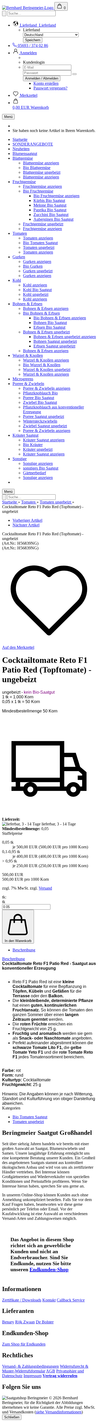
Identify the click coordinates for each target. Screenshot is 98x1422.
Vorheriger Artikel (27, 520)
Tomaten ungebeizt (38, 247)
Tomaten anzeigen (38, 238)
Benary (8, 1322)
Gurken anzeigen (37, 261)
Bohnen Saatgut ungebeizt (55, 341)
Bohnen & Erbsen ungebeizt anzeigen (64, 336)
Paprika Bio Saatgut (49, 210)
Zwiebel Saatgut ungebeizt (45, 426)
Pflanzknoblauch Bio (40, 393)
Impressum (33, 1375)
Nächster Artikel (26, 525)
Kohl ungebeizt (35, 294)
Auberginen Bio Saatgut (53, 219)
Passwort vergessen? (50, 88)
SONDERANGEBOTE (33, 144)
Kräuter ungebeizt (38, 449)
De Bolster (45, 1322)
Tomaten (20, 233)
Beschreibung (24, 950)
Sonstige (20, 459)
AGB (50, 1371)
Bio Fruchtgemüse (38, 191)
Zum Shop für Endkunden (23, 1344)
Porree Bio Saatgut (38, 397)
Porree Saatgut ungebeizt (43, 416)
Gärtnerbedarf (34, 473)
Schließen (11, 1417)
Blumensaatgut (25, 153)
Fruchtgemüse (24, 181)
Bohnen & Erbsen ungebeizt (46, 332)
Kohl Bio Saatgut (37, 289)
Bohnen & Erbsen (27, 304)
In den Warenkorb (18, 941)
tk (3, 901)
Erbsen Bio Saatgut (49, 327)
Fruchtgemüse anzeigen (42, 186)
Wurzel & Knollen (28, 355)
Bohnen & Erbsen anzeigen (45, 308)
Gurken (19, 257)
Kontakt (49, 1300)
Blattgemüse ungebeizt (41, 172)
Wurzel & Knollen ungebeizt (46, 369)
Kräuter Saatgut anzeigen (44, 440)
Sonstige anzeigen (38, 463)
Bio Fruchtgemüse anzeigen (56, 196)
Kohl (17, 280)
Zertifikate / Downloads (21, 1300)
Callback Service (71, 1300)
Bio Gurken (33, 266)
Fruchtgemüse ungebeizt (43, 224)
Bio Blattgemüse (36, 167)
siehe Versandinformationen (59, 1412)
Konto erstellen (46, 83)
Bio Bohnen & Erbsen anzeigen (59, 318)
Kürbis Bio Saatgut (49, 200)
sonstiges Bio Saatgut (40, 468)
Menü (8, 117)
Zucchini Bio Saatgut (50, 214)
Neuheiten (21, 149)
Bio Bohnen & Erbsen (41, 313)
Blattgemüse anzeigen (41, 163)
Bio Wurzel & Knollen (41, 365)
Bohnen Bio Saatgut (50, 322)
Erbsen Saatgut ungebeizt (54, 346)
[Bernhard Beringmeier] (28, 7)
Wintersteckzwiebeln (40, 421)
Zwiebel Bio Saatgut (40, 402)
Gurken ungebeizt (38, 271)
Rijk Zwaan (25, 1322)
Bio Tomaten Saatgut (40, 243)
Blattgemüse (23, 158)
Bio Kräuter (33, 444)
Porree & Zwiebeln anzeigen (46, 388)
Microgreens (23, 379)
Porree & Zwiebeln (28, 383)
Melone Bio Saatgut (49, 205)
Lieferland (31, 30)
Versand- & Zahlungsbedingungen (30, 1366)
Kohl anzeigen (35, 285)
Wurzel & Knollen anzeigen (46, 360)
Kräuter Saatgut (25, 435)
